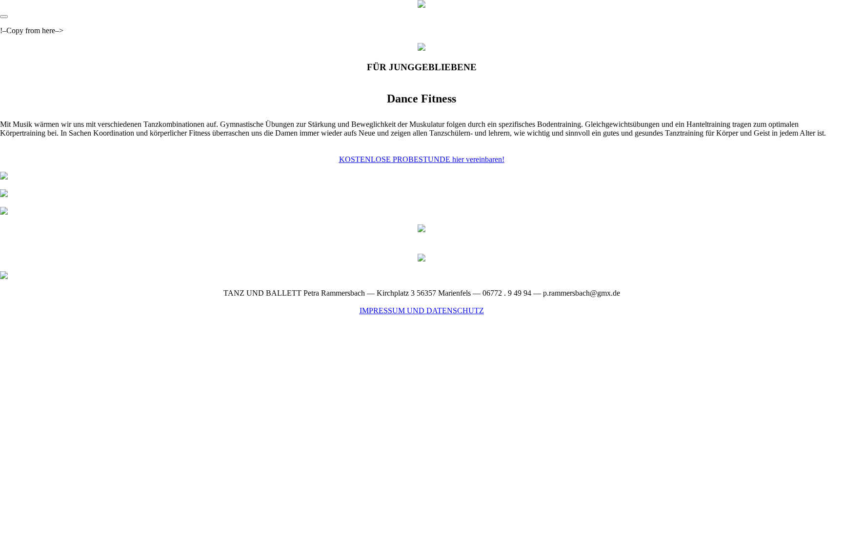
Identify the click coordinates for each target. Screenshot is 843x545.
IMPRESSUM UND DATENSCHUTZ (422, 310)
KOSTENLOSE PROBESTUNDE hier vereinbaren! (421, 159)
